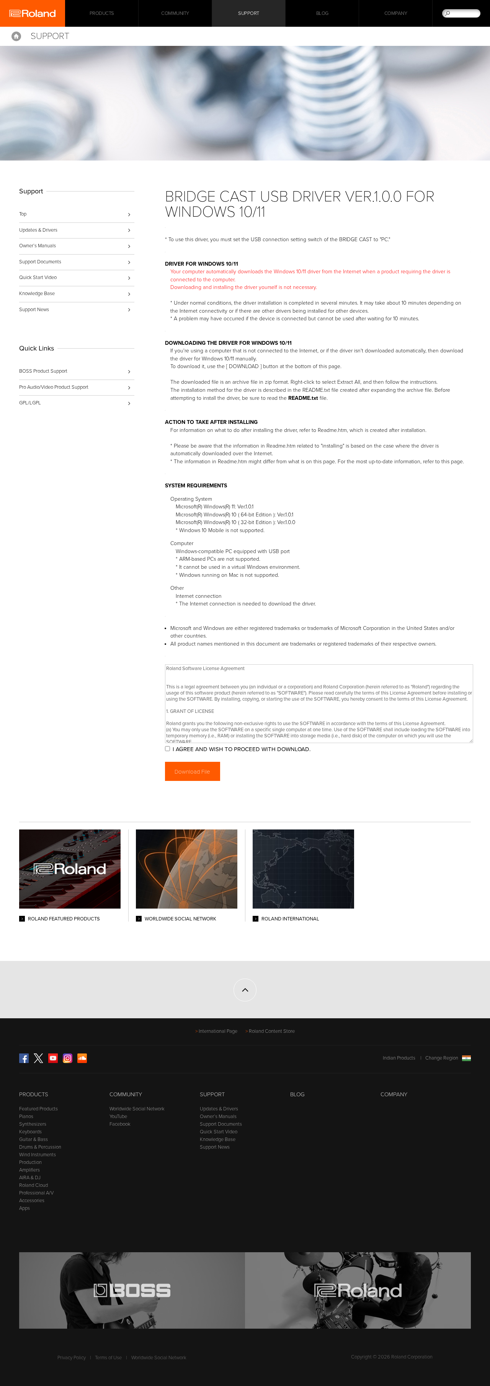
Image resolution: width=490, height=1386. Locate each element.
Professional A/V (36, 1193)
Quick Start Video (38, 277)
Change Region (441, 1058)
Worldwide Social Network (137, 1109)
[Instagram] (67, 1061)
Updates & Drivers (38, 230)
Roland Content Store (272, 1031)
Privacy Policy (71, 1358)
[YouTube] (53, 1061)
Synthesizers (32, 1124)
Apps (24, 1208)
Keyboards (30, 1132)
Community (175, 13)
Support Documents (40, 262)
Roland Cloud (33, 1185)
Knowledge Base (37, 294)
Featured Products (38, 1109)
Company (395, 13)
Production (30, 1162)
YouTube (118, 1116)
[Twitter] (38, 1061)
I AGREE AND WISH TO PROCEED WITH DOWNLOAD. (241, 749)
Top (22, 214)
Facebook (120, 1124)
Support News (34, 310)
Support (248, 13)
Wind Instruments (37, 1155)
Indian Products (399, 1058)
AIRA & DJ (30, 1178)
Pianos (26, 1116)
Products (33, 1094)
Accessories (31, 1201)
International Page (218, 1031)
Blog (322, 13)
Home (16, 36)
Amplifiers (29, 1170)
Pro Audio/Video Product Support (53, 387)
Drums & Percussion (40, 1147)
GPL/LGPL (30, 403)
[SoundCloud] (82, 1061)
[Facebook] (24, 1061)
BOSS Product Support (43, 371)
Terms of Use (108, 1358)
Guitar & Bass (33, 1139)
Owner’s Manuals (37, 246)
